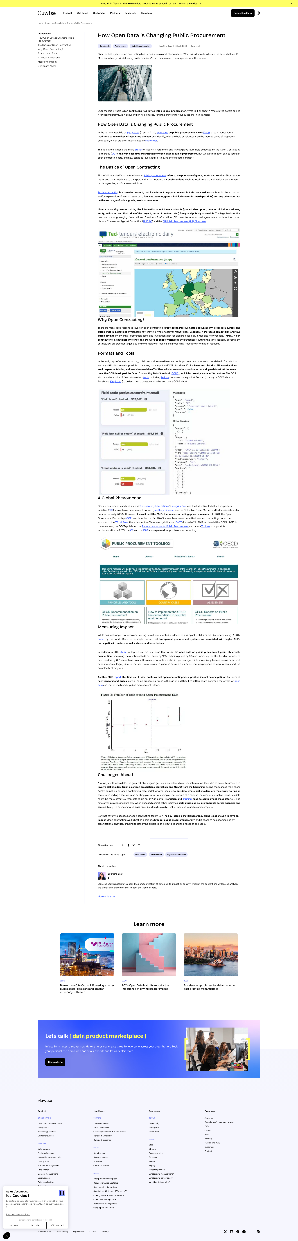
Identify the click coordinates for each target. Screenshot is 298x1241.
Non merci (14, 1225)
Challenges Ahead (47, 66)
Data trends (105, 46)
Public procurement (155, 175)
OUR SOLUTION (44, 1118)
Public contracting (108, 192)
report (117, 677)
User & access (44, 1178)
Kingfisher (115, 381)
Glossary (153, 1157)
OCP (114, 153)
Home (40, 23)
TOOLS (152, 1118)
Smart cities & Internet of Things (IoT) (110, 1191)
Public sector (120, 46)
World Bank (121, 522)
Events (152, 1161)
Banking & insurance (102, 1140)
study (123, 652)
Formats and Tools (47, 53)
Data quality (43, 1161)
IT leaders (97, 1161)
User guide (154, 1127)
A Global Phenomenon (49, 57)
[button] (6, 1235)
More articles (105, 896)
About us (209, 1118)
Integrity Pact (179, 506)
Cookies (93, 1231)
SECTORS (97, 1118)
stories (138, 149)
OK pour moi (57, 1225)
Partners (115, 13)
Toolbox (205, 526)
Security (105, 1231)
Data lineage (43, 1169)
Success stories (156, 1153)
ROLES (96, 1148)
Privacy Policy (62, 1231)
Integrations (43, 1127)
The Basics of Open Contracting (54, 45)
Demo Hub (154, 1131)
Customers (99, 13)
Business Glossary (46, 1153)
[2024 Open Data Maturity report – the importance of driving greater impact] (149, 963)
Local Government (101, 1127)
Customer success (46, 1136)
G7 (131, 530)
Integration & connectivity (49, 1157)
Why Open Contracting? (50, 49)
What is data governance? (161, 1178)
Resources (130, 13)
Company (146, 13)
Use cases (82, 13)
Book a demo (55, 1062)
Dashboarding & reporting (105, 1187)
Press (207, 1134)
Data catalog (44, 1149)
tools (146, 377)
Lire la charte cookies (18, 1214)
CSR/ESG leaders (101, 1165)
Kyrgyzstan (133, 132)
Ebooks (152, 1149)
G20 (145, 530)
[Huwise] (47, 13)
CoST (179, 522)
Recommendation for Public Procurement (165, 526)
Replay (152, 1165)
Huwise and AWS (212, 1143)
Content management (48, 1174)
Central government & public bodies (109, 1131)
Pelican (165, 377)
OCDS (175, 373)
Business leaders (100, 1157)
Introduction (44, 33)
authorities (151, 140)
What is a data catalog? (159, 1182)
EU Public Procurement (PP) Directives (184, 221)
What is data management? (161, 1174)
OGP (128, 518)
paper (101, 639)
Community (154, 1123)
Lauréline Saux (165, 46)
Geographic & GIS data (103, 1207)
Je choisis (36, 1225)
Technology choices (47, 1131)
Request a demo (243, 13)
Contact (208, 1151)
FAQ (207, 1126)
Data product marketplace (50, 1123)
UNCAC (147, 221)
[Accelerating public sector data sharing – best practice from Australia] (211, 963)
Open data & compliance (104, 1199)
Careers (208, 1130)
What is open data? (158, 1169)
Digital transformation (140, 46)
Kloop (206, 132)
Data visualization (46, 1182)
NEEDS (96, 1173)
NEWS (151, 1139)
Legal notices (79, 1231)
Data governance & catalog (105, 1183)
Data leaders (99, 1153)
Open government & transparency (108, 1195)
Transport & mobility (102, 1136)
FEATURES (42, 1144)
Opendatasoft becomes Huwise (219, 1122)
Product (67, 13)
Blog (47, 23)
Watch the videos (189, 3)
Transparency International (154, 506)
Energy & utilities (100, 1123)
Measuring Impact (47, 61)
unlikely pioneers (164, 510)
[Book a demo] (149, 1049)
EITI (111, 510)
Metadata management (48, 1165)
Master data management (105, 1203)
